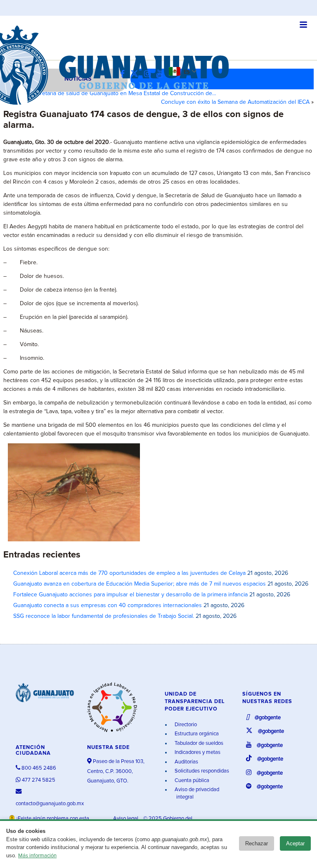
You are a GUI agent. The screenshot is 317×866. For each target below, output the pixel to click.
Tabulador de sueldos (198, 743)
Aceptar (295, 843)
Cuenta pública (191, 780)
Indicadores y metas (196, 752)
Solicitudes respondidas (201, 771)
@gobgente (267, 717)
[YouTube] (161, 74)
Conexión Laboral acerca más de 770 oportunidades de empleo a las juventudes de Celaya (129, 573)
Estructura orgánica (196, 734)
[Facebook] (124, 74)
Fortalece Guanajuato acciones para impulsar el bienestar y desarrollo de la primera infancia (130, 595)
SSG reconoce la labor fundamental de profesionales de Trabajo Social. (103, 616)
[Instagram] (149, 74)
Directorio (185, 724)
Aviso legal (126, 818)
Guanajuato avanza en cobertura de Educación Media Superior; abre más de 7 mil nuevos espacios (139, 584)
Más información (37, 856)
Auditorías (185, 762)
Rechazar (256, 843)
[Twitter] (136, 74)
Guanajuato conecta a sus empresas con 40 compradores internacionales (107, 605)
